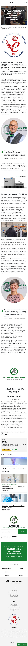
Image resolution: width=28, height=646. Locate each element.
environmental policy (14, 606)
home (2, 629)
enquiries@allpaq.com (15, 553)
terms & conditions (14, 609)
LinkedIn (21, 568)
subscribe (23, 531)
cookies (14, 610)
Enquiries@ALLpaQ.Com (14, 591)
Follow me (6, 449)
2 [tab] (13, 187)
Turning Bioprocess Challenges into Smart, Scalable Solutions (13, 506)
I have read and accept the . (10, 536)
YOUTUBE (20, 557)
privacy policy (14, 604)
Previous (3, 182)
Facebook (7, 571)
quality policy (13, 608)
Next (24, 182)
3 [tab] (15, 187)
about (6, 629)
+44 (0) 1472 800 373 (15, 551)
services (20, 629)
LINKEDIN (8, 557)
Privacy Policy (14, 536)
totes (10, 629)
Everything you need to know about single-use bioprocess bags (13, 487)
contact (25, 629)
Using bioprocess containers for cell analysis (14, 469)
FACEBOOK (13, 557)
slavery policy (14, 605)
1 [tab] (11, 187)
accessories (15, 629)
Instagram (7, 575)
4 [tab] (17, 187)
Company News (6, 28)
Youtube (21, 575)
